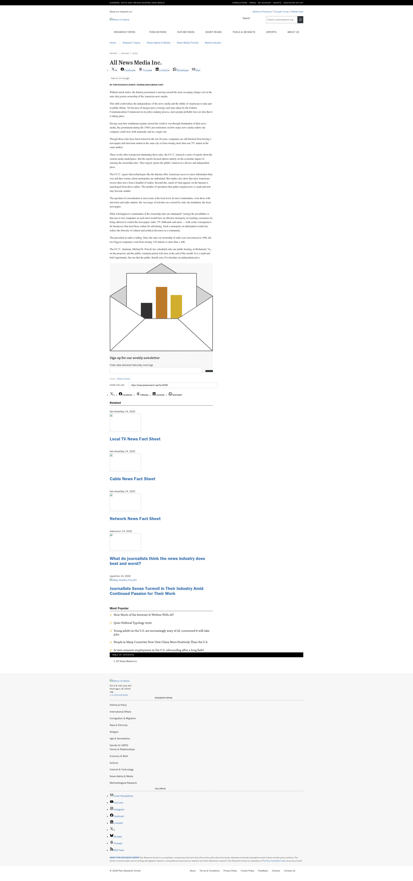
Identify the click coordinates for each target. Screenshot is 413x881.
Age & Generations (120, 738)
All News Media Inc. (126, 661)
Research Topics (125, 32)
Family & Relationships (122, 749)
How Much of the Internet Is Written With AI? (144, 615)
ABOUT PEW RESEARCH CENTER (124, 857)
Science (114, 762)
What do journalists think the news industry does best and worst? (157, 561)
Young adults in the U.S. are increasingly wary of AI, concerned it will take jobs (161, 632)
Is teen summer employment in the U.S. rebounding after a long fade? (159, 650)
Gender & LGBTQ (119, 745)
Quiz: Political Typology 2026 (133, 623)
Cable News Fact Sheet (132, 478)
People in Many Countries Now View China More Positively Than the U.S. (161, 642)
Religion (114, 731)
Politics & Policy (118, 704)
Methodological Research (123, 782)
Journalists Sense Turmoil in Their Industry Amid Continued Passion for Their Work (156, 591)
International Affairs (120, 711)
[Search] (300, 19)
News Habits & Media (121, 776)
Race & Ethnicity (119, 725)
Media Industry (123, 378)
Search (246, 18)
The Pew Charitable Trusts (274, 860)
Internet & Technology (122, 769)
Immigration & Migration (123, 718)
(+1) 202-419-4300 (119, 695)
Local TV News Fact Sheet (135, 439)
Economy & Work (119, 756)
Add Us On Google (120, 78)
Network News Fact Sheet (135, 518)
